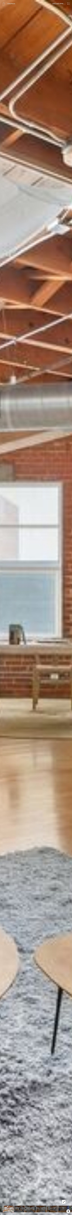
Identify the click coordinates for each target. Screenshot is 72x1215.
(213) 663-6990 (57, 4)
